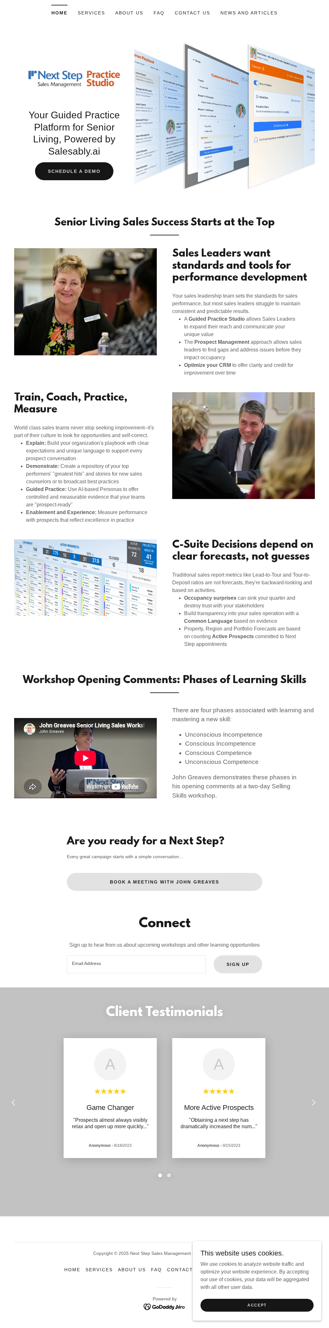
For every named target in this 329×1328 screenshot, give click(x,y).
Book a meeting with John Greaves (164, 881)
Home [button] (72, 1269)
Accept (257, 1305)
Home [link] (59, 12)
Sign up (238, 964)
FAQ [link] (159, 12)
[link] (74, 78)
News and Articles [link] (249, 12)
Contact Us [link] (192, 12)
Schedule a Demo (74, 171)
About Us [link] (129, 12)
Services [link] (91, 12)
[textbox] (136, 964)
